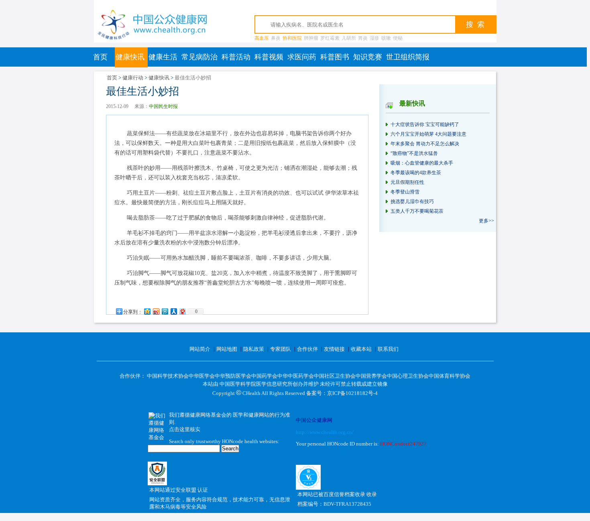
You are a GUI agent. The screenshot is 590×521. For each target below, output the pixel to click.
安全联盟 (186, 490)
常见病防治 (199, 57)
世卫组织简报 (407, 57)
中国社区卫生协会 (335, 376)
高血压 (261, 38)
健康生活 (163, 57)
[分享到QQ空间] (146, 311)
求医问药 (301, 57)
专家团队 (280, 349)
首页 (100, 57)
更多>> (486, 221)
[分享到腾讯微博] (164, 311)
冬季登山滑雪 (405, 192)
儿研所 (349, 38)
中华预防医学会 (233, 376)
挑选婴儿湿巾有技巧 (412, 201)
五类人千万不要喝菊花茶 (417, 211)
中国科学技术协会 (168, 376)
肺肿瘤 (311, 38)
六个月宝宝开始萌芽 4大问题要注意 (428, 134)
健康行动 (132, 78)
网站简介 (199, 349)
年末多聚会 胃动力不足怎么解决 (425, 144)
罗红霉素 (330, 38)
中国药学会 (264, 376)
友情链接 (334, 349)
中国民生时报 (163, 106)
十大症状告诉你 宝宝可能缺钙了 (425, 124)
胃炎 (363, 38)
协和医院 (292, 38)
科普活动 (236, 57)
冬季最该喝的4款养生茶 (416, 172)
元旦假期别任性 (407, 182)
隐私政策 (253, 349)
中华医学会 (202, 376)
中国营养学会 (371, 376)
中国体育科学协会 (449, 376)
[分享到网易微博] (182, 311)
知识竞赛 (367, 57)
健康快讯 (130, 57)
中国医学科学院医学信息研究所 (256, 384)
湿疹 (374, 38)
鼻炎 (276, 38)
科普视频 (268, 57)
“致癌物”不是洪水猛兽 (414, 153)
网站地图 (226, 349)
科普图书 (334, 57)
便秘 (398, 38)
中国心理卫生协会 (408, 376)
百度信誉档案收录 (344, 494)
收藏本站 (361, 349)
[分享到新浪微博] (155, 311)
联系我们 (388, 349)
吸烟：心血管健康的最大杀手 (422, 163)
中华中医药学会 (295, 376)
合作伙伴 (307, 349)
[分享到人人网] (173, 311)
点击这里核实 (184, 429)
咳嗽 (386, 38)
